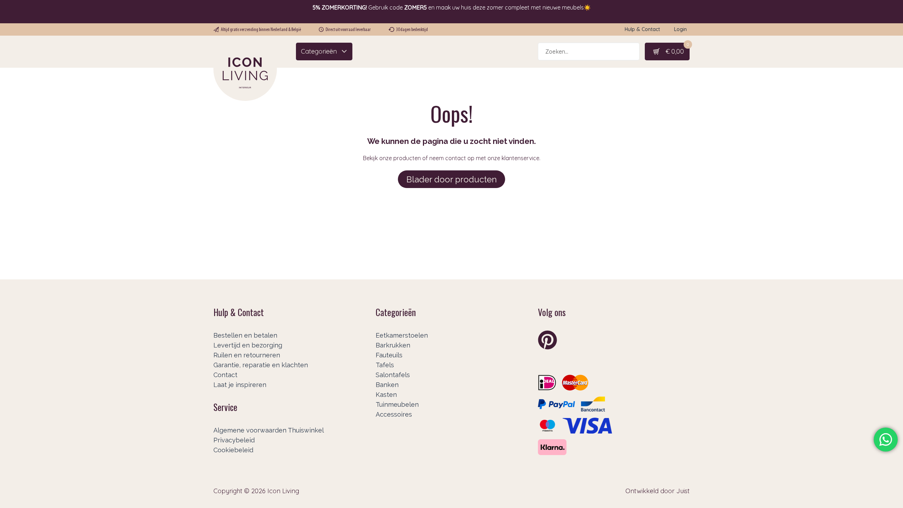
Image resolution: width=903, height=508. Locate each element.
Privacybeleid (234, 440)
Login (680, 29)
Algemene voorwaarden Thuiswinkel (268, 430)
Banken (387, 384)
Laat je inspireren (239, 384)
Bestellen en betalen (245, 335)
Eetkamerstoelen (402, 335)
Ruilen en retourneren (246, 355)
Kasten (386, 394)
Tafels (385, 365)
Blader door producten (451, 179)
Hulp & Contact (642, 29)
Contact (225, 375)
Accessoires (394, 414)
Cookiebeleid (233, 450)
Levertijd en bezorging (247, 345)
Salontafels (393, 375)
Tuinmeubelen (397, 404)
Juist (683, 491)
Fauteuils (389, 355)
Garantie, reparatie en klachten (260, 365)
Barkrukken (393, 345)
